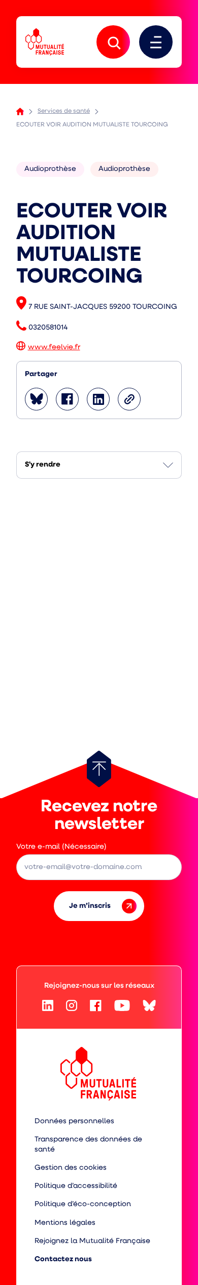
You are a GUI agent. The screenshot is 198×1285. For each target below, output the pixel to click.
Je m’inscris (90, 906)
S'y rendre (42, 465)
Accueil (20, 111)
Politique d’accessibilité (76, 1186)
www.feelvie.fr (54, 347)
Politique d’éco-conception (83, 1204)
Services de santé (64, 111)
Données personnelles (74, 1121)
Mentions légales (65, 1223)
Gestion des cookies (71, 1168)
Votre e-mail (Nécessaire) (61, 847)
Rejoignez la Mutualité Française (92, 1241)
